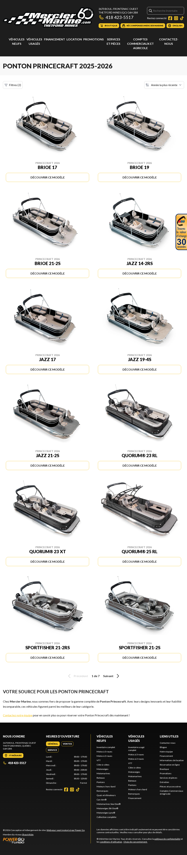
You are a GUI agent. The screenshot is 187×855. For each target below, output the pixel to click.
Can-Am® (101, 799)
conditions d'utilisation (111, 841)
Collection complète (106, 817)
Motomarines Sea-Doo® (109, 804)
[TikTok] (182, 18)
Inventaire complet (106, 747)
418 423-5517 (119, 17)
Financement (54, 39)
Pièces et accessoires (170, 786)
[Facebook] (170, 18)
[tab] (53, 743)
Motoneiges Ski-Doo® (107, 808)
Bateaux (101, 777)
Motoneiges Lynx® (106, 812)
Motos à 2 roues (104, 756)
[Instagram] (176, 18)
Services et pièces (168, 777)
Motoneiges (102, 769)
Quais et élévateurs (106, 795)
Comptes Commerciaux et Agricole (140, 43)
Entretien (164, 782)
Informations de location (172, 760)
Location (74, 39)
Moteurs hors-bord (106, 786)
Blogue (163, 747)
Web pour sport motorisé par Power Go (66, 830)
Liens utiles (169, 736)
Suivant (108, 676)
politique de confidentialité (167, 839)
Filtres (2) (15, 85)
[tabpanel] (66, 769)
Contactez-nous (167, 742)
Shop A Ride (27, 834)
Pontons (101, 782)
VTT (99, 760)
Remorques (102, 791)
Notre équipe (166, 751)
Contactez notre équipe (17, 715)
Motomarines (103, 773)
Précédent (81, 676)
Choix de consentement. (135, 841)
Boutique (164, 769)
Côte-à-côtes (103, 764)
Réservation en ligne (170, 764)
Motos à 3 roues (104, 751)
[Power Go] (44, 840)
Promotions (93, 39)
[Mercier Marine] (48, 17)
